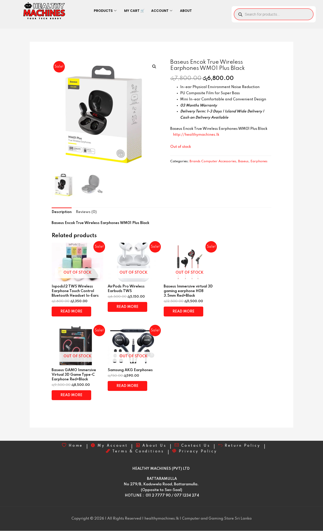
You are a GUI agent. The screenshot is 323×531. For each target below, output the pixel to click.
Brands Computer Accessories (213, 161)
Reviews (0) (86, 212)
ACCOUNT (160, 10)
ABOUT (186, 10)
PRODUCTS (103, 10)
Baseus (243, 161)
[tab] (62, 212)
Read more (71, 311)
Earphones (258, 161)
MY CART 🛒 (134, 10)
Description (62, 212)
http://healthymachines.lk (196, 135)
